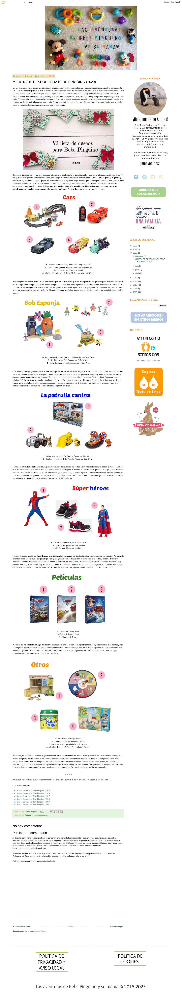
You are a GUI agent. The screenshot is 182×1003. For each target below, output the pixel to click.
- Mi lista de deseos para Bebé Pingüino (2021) (32, 805)
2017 (135, 285)
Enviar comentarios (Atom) (35, 931)
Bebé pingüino (27, 815)
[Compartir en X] (56, 811)
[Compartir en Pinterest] (61, 811)
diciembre (139, 256)
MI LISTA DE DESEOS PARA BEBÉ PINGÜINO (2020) (150, 260)
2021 (135, 249)
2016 (135, 288)
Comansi (83, 383)
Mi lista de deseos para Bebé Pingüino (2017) (33, 796)
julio (137, 266)
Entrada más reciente (22, 927)
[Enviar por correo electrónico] (51, 811)
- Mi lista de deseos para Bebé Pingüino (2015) (32, 790)
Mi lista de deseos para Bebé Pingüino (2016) (32, 793)
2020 (135, 253)
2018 (135, 281)
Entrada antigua (116, 927)
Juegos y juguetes (41, 815)
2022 (135, 246)
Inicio (70, 927)
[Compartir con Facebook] (59, 811)
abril (137, 273)
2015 (135, 292)
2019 (135, 278)
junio (137, 270)
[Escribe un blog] (53, 811)
